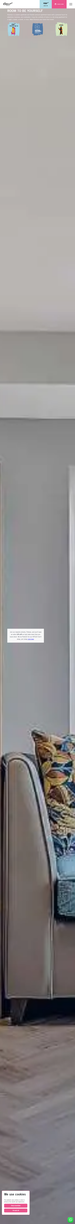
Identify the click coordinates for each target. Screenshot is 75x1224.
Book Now (60, 4)
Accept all (16, 1210)
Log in (46, 5)
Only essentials (15, 1205)
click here (31, 639)
